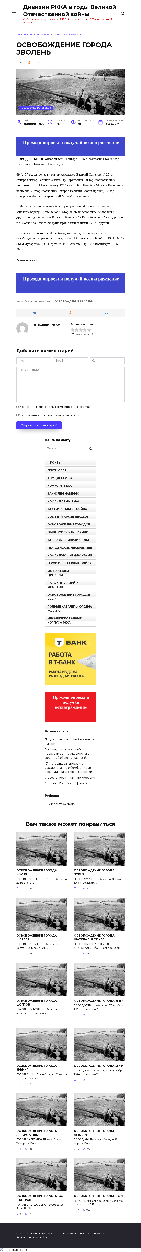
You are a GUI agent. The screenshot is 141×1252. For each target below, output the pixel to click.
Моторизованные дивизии (62, 573)
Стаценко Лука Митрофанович (67, 783)
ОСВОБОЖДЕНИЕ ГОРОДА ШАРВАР (36, 937)
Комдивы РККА (60, 478)
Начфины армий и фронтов (63, 585)
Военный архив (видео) (67, 516)
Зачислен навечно (63, 493)
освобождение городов (34, 301)
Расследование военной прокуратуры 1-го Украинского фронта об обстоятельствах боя (67, 753)
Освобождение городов (36, 108)
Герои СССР (56, 470)
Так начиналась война (67, 509)
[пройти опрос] (70, 153)
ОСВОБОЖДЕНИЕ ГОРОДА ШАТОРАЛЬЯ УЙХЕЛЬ (94, 937)
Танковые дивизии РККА (68, 540)
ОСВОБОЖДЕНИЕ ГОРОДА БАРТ (98, 1196)
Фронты (54, 462)
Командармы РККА (63, 501)
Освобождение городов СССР (68, 596)
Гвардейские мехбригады (69, 547)
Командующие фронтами (69, 555)
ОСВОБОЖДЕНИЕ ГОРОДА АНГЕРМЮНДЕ (36, 1132)
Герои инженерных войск (69, 563)
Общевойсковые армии (67, 532)
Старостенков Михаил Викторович (70, 777)
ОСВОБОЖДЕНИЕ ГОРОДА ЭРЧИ (98, 1065)
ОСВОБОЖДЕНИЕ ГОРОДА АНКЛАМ (94, 1132)
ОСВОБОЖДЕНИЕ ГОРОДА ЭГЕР (98, 1000)
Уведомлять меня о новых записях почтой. (50, 415)
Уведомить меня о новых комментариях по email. (55, 407)
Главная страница (27, 34)
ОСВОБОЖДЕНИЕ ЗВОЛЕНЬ (74, 301)
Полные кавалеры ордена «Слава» (69, 608)
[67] (70, 290)
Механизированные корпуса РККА (64, 620)
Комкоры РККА (59, 485)
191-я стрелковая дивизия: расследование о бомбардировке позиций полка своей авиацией (69, 767)
